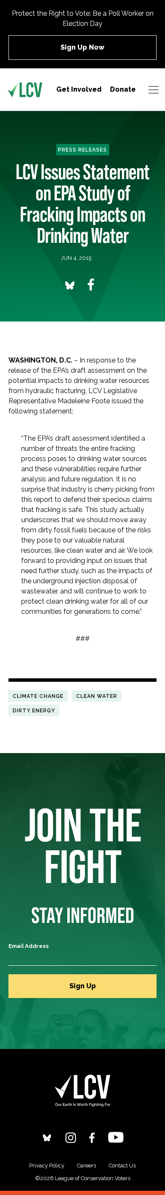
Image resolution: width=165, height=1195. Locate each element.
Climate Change (38, 696)
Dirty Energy (34, 710)
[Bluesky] (46, 1137)
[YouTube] (116, 1137)
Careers (86, 1165)
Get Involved (79, 89)
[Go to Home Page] (25, 89)
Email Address (28, 946)
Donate (123, 89)
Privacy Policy (46, 1165)
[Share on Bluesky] (69, 285)
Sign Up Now (82, 47)
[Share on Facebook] (91, 285)
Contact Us (122, 1165)
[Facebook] (92, 1137)
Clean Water (96, 696)
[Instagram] (70, 1137)
